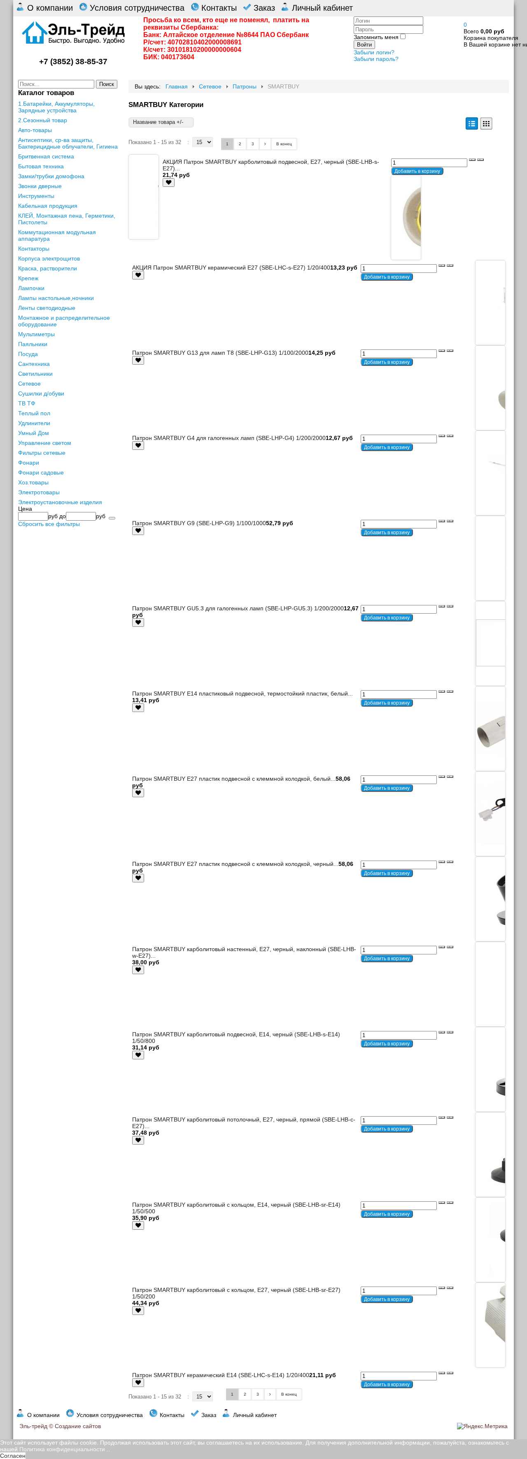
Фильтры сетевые (41, 452)
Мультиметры (36, 334)
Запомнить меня (376, 37)
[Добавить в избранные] (169, 182)
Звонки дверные (40, 186)
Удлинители (34, 423)
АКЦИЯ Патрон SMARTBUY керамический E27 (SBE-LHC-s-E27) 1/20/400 (231, 267)
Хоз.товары (33, 482)
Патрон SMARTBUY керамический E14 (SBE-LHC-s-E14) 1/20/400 (220, 1375)
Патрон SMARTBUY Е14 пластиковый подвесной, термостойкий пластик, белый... (242, 693)
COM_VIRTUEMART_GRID (486, 123)
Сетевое (29, 383)
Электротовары (39, 492)
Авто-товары (35, 130)
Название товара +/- (158, 122)
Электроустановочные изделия (60, 502)
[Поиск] (112, 518)
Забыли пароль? (376, 59)
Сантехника (34, 364)
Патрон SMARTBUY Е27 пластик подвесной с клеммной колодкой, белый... (234, 778)
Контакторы (33, 248)
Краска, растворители (47, 268)
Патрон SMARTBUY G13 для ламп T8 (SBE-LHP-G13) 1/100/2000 (220, 352)
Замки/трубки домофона (51, 176)
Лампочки (31, 288)
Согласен (13, 1455)
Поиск (106, 84)
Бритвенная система (46, 156)
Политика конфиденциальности (62, 1449)
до (62, 516)
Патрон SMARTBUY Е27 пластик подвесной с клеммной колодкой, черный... (235, 864)
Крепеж (28, 278)
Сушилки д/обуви (41, 393)
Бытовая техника (41, 166)
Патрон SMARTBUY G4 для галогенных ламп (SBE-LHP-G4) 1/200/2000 (229, 438)
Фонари (28, 462)
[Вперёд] (265, 144)
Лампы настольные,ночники (56, 298)
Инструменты (36, 196)
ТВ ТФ (26, 403)
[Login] (169, 182)
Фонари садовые (41, 472)
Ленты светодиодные (46, 308)
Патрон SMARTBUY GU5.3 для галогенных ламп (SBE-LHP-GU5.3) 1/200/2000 (238, 608)
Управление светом (44, 443)
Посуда (28, 354)
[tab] (68, 508)
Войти (364, 45)
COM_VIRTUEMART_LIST (472, 123)
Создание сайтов (78, 1426)
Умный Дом (33, 433)
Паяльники (32, 344)
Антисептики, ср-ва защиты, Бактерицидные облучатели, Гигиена (68, 143)
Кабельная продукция (47, 205)
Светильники (35, 373)
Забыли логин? (374, 52)
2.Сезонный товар (42, 120)
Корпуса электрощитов (49, 258)
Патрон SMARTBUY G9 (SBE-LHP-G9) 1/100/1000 (199, 523)
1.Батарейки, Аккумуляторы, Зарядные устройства (56, 107)
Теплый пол (34, 413)
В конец (284, 144)
